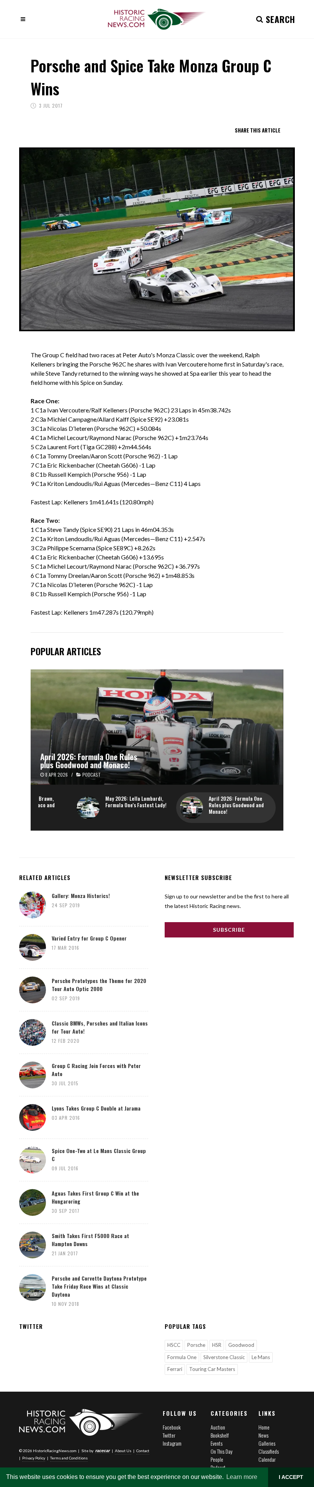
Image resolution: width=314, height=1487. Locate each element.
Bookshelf (220, 1435)
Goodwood (241, 1345)
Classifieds (268, 1451)
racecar (102, 1450)
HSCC (173, 1345)
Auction (218, 1427)
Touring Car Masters (212, 1369)
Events (216, 1443)
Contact (142, 1450)
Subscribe (229, 929)
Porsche (196, 1345)
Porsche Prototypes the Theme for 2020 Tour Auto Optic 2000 (99, 985)
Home (264, 1427)
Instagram (172, 1443)
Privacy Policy (33, 1458)
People (217, 1459)
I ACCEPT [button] (291, 1477)
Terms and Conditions (69, 1458)
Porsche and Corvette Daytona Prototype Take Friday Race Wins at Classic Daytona (99, 1286)
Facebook (172, 1427)
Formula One (181, 1357)
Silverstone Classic (224, 1357)
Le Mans (261, 1357)
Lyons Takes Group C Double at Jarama (96, 1108)
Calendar (267, 1459)
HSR (216, 1345)
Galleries (266, 1443)
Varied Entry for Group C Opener (89, 938)
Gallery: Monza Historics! (81, 896)
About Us (123, 1450)
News (263, 1435)
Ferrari (174, 1369)
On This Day (221, 1451)
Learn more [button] (241, 1477)
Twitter (169, 1435)
